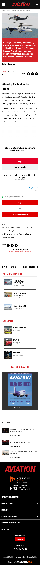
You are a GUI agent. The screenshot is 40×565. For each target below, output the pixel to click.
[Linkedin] (20, 549)
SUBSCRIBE (20, 539)
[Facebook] (14, 549)
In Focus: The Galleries (19, 328)
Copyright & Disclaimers (9, 557)
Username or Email (20, 179)
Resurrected (16, 352)
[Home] (20, 468)
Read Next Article (29, 266)
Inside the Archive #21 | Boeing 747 (19, 282)
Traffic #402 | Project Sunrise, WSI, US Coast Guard (20, 295)
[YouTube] (26, 549)
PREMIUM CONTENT (6, 10)
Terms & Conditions (32, 557)
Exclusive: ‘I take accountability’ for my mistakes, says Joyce (22, 430)
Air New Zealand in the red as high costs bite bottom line (23, 452)
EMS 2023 (16, 340)
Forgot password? (33, 188)
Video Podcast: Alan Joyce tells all (20, 442)
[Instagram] (23, 549)
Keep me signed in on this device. (12, 197)
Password (4, 188)
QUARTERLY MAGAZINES (17, 10)
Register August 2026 (20, 306)
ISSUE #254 (27, 10)
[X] (17, 549)
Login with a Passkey (21, 214)
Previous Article (10, 266)
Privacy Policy (21, 557)
